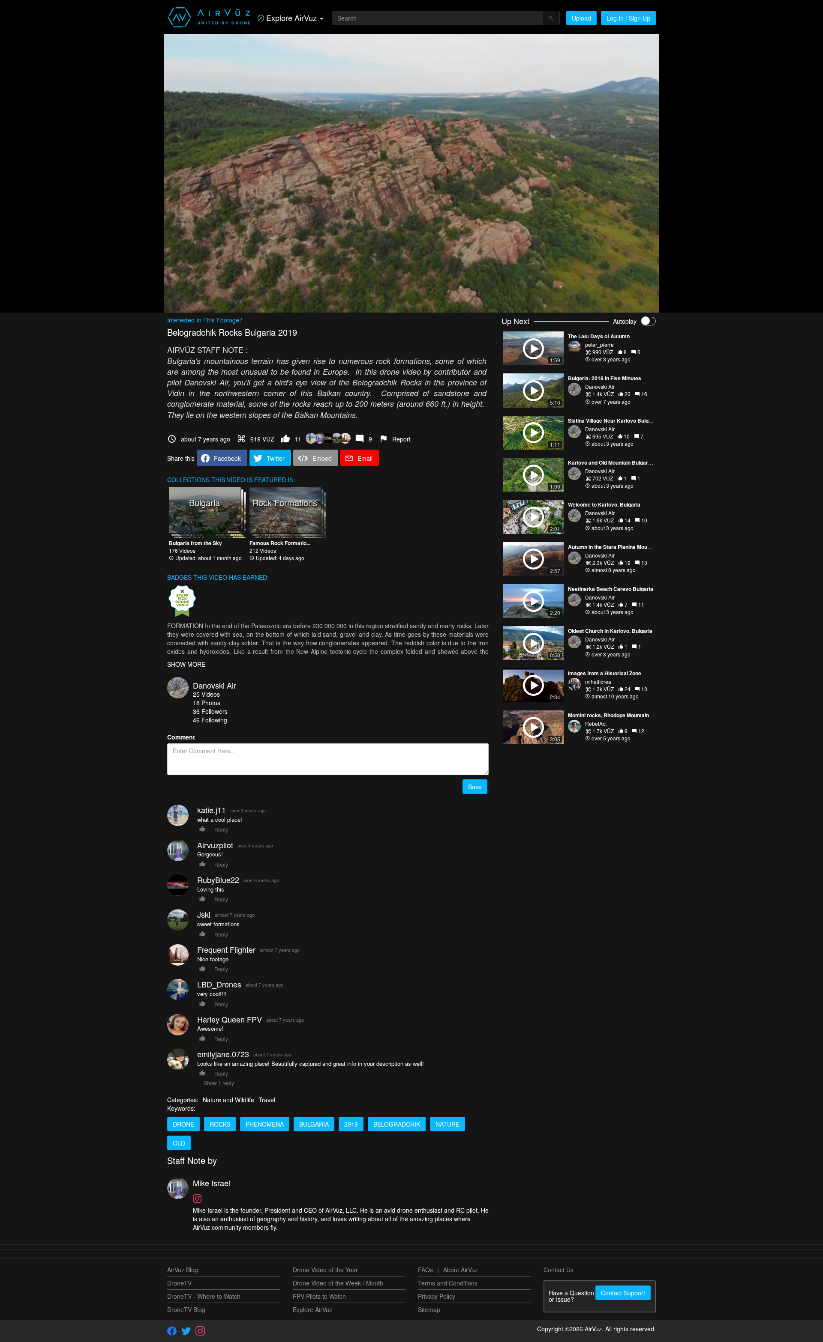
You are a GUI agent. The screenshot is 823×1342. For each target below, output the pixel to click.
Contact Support (623, 1292)
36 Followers (210, 711)
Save (475, 786)
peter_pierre (599, 344)
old (179, 1143)
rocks (220, 1124)
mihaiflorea (598, 681)
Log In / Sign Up (628, 18)
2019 (351, 1124)
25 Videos (206, 694)
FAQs (425, 1269)
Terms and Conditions (448, 1283)
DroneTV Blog (186, 1309)
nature (448, 1124)
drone (183, 1124)
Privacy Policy (436, 1296)
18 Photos (206, 702)
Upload (581, 18)
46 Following (210, 720)
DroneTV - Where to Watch (203, 1296)
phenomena (265, 1124)
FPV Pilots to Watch (319, 1296)
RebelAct (596, 723)
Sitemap (429, 1309)
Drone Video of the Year (325, 1269)
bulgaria (314, 1124)
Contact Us (559, 1269)
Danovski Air (214, 685)
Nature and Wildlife (228, 1099)
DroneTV (179, 1283)
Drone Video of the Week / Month (338, 1283)
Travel (266, 1099)
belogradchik (396, 1124)
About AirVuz (460, 1269)
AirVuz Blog (182, 1269)
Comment (181, 737)
